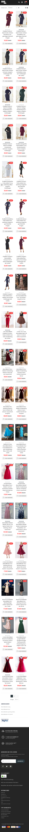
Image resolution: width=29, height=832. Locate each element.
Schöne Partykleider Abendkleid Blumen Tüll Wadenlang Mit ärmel (21, 296)
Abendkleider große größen (8, 712)
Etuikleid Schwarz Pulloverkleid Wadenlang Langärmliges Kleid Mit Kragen (21, 185)
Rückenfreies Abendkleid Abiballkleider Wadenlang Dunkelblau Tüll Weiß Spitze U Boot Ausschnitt (21, 527)
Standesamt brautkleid (5, 813)
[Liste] (27, 8)
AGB (2, 802)
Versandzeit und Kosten (5, 803)
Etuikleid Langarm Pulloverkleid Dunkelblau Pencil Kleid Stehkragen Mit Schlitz (8, 297)
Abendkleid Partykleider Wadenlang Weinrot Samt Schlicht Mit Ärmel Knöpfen (21, 410)
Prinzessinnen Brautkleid (6, 811)
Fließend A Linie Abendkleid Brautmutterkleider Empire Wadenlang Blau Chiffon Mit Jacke (8, 449)
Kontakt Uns (3, 794)
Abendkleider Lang (5, 707)
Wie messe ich (4, 796)
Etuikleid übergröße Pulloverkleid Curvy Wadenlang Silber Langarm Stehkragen (7, 185)
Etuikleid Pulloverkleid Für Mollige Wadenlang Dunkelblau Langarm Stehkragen (7, 109)
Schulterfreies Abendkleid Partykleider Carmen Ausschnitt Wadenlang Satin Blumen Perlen (7, 488)
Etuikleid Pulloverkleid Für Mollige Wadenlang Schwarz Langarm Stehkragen (7, 147)
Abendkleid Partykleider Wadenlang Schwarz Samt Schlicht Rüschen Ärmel (21, 372)
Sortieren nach (4, 7)
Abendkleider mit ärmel (7, 714)
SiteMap (2, 817)
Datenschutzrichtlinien (5, 800)
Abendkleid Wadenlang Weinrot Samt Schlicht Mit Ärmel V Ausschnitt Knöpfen (7, 410)
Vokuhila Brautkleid (5, 810)
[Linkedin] (10, 766)
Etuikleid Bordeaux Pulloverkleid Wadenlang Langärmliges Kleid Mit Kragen (21, 222)
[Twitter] (7, 766)
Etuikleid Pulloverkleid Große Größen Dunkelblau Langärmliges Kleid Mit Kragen (21, 34)
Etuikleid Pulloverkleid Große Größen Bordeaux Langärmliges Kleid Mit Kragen (7, 34)
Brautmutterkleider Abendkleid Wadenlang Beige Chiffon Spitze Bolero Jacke (7, 603)
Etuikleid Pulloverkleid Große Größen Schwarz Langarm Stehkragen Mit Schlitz (7, 72)
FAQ (2, 798)
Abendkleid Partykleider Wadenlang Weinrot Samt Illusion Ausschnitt (8, 371)
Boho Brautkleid (4, 814)
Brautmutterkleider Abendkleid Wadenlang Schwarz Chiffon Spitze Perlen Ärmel (21, 603)
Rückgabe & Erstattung (5, 797)
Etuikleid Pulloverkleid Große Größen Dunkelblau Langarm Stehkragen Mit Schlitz (21, 72)
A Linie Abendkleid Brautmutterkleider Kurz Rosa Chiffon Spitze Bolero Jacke (7, 640)
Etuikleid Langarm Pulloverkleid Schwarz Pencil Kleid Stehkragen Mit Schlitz (7, 260)
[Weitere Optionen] (5, 720)
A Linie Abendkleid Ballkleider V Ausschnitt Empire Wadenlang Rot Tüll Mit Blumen (21, 680)
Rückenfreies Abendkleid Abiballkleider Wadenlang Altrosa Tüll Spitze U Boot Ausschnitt (21, 487)
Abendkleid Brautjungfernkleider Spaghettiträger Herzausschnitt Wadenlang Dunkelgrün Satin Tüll (21, 641)
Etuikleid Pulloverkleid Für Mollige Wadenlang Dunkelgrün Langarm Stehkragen (21, 109)
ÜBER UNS (3, 792)
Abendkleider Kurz (5, 709)
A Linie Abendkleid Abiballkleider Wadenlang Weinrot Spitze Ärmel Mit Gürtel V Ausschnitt (21, 565)
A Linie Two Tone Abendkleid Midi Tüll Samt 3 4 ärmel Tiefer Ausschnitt (21, 334)
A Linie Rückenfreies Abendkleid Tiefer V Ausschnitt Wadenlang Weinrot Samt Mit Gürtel (7, 680)
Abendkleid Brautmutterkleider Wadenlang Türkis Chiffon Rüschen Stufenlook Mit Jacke (21, 449)
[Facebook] (3, 766)
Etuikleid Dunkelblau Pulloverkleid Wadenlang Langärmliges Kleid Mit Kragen (7, 222)
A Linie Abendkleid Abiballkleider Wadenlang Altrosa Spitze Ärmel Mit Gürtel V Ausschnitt (7, 565)
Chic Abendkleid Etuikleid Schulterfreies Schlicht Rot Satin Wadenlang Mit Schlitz (8, 335)
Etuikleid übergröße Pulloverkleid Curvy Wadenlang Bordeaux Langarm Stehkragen (21, 147)
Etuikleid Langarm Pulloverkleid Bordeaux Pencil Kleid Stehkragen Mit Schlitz (21, 260)
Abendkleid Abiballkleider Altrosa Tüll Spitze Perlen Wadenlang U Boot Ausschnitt (7, 526)
